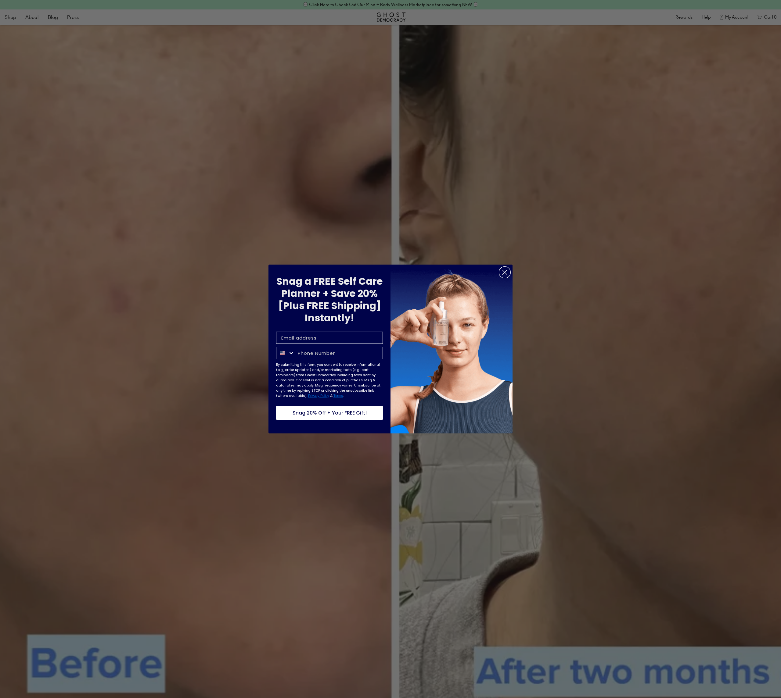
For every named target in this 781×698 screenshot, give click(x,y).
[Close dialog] (504, 272)
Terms (338, 395)
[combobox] (285, 353)
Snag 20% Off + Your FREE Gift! (330, 412)
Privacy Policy (318, 395)
